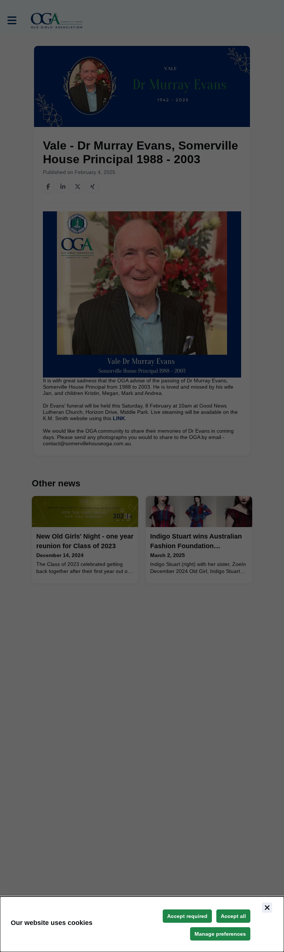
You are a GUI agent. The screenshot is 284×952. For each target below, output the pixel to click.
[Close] (267, 907)
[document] (142, 924)
